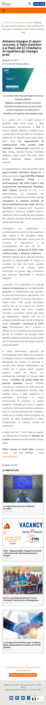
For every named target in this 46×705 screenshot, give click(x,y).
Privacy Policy (25, 667)
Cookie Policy (11, 667)
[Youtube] (23, 698)
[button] (4, 10)
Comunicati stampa (24, 23)
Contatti (36, 667)
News (12, 23)
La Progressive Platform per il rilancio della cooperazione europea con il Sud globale (22, 644)
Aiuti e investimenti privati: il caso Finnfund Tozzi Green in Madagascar (21, 599)
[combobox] (20, 3)
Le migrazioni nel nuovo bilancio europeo (19, 507)
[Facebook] (17, 698)
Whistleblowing (23, 670)
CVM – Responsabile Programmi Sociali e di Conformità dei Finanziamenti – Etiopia (22, 553)
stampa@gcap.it (10, 456)
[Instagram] (29, 698)
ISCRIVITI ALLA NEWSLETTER (23, 675)
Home (6, 23)
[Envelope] (11, 698)
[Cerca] (29, 4)
